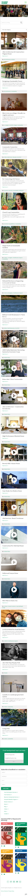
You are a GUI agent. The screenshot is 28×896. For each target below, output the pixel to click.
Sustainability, (16, 190)
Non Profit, (11, 125)
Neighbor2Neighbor (5, 2)
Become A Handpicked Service (11, 797)
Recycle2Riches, (12, 223)
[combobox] (14, 758)
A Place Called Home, (8, 157)
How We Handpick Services (10, 792)
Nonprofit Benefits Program (11, 799)
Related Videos (7, 357)
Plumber (5, 672)
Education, (15, 157)
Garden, (6, 257)
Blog (5, 806)
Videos (6, 809)
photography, (10, 292)
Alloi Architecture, (7, 59)
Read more (5, 56)
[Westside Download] (16, 873)
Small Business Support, (18, 257)
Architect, (6, 606)
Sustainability (14, 91)
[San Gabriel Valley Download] (2, 874)
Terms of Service (4, 891)
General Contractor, (12, 606)
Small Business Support (18, 292)
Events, (5, 292)
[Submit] (21, 22)
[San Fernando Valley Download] (16, 847)
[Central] (7, 835)
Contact (6, 813)
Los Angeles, (6, 125)
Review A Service (8, 801)
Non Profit (19, 157)
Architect (13, 59)
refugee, (15, 125)
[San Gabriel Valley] (7, 863)
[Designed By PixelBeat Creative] (26, 894)
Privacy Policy (11, 891)
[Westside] (21, 862)
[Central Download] (2, 846)
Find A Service (7, 794)
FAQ (5, 811)
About (6, 804)
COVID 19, (6, 641)
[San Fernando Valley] (21, 836)
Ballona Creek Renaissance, (9, 328)
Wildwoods (21, 190)
